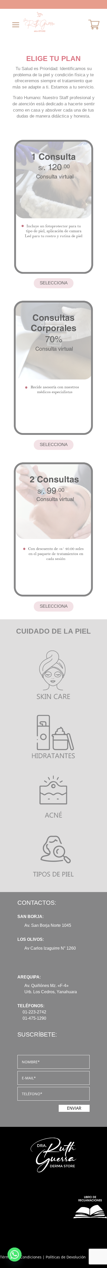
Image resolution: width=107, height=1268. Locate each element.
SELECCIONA (54, 282)
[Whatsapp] (15, 1255)
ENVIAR (74, 1108)
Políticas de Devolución (66, 1257)
